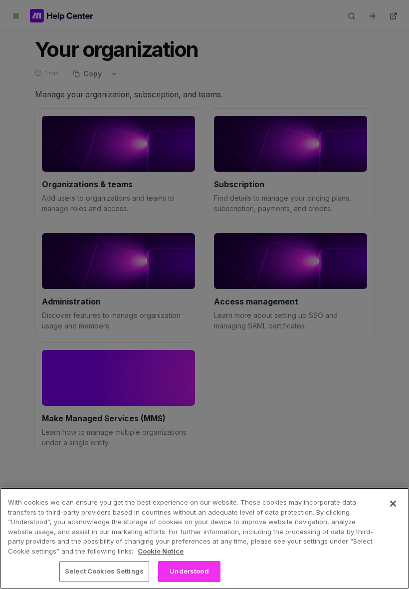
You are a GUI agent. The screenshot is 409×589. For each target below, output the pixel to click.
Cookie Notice (161, 551)
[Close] (393, 504)
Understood (189, 571)
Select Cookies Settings (104, 571)
